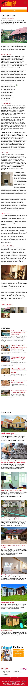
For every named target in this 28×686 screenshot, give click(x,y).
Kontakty (21, 673)
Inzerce (15, 673)
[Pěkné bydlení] (4, 668)
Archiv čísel (18, 655)
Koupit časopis (18, 653)
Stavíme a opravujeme (9, 18)
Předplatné (16, 671)
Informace (5, 674)
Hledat (14, 10)
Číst (18, 651)
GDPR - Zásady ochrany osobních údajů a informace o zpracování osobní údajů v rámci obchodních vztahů (14, 684)
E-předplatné (6, 673)
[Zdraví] (23, 668)
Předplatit (18, 649)
